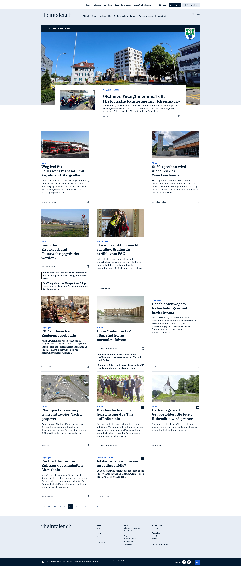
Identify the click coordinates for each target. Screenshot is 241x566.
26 (86, 506)
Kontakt (155, 539)
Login (165, 5)
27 (91, 506)
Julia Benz (158, 445)
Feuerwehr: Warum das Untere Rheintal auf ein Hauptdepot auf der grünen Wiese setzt (65, 275)
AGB (153, 541)
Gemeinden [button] (192, 5)
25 (80, 506)
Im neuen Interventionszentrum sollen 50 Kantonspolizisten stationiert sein (121, 366)
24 (75, 506)
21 (59, 506)
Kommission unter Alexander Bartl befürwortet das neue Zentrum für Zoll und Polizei (119, 357)
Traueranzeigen (146, 16)
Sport (94, 16)
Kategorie (100, 525)
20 (54, 506)
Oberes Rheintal (130, 541)
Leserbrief (101, 457)
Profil (126, 525)
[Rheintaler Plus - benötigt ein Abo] (142, 407)
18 (43, 506)
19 (49, 506)
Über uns (97, 5)
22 (65, 506)
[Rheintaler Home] (56, 14)
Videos (103, 16)
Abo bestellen (157, 525)
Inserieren (108, 5)
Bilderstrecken (121, 16)
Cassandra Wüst (105, 288)
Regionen (127, 536)
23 (70, 506)
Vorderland (128, 544)
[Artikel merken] (179, 116)
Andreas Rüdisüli (50, 202)
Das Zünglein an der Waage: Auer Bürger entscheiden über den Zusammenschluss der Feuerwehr (65, 286)
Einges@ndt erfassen (142, 5)
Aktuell (86, 16)
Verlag (154, 536)
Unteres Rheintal (130, 539)
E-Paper (87, 5)
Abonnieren (175, 5)
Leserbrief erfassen (123, 5)
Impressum (77, 561)
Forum (133, 16)
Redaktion (156, 533)
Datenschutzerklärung (160, 544)
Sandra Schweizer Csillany (108, 348)
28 (96, 506)
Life (110, 16)
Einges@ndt (160, 16)
